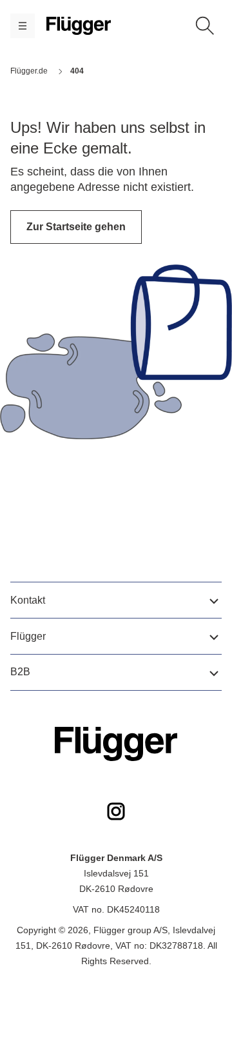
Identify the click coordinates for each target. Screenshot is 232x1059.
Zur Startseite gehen (76, 226)
